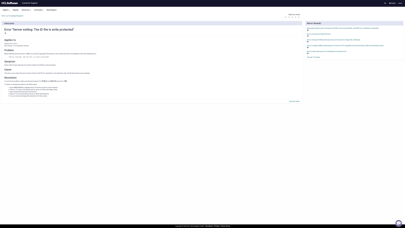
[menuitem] (392, 2)
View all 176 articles (313, 57)
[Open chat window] (399, 223)
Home (4, 16)
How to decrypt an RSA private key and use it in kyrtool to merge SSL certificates (333, 40)
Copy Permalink (294, 101)
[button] (385, 3)
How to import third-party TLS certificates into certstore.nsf (326, 51)
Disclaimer (209, 226)
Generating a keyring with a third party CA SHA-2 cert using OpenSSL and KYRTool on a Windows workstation (343, 28)
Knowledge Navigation (16, 16)
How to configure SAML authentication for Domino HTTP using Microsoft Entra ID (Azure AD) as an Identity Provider (345, 45)
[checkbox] (285, 17)
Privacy (216, 226)
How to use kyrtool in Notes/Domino (319, 34)
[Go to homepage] (9, 3)
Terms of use (225, 226)
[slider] (292, 16)
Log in (400, 3)
